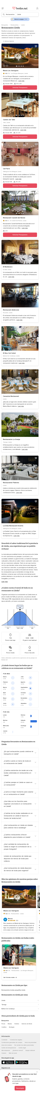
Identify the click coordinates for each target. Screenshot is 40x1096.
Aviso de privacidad (30, 1042)
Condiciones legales (16, 1040)
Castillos (4, 1027)
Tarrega (3, 1005)
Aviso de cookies (6, 1045)
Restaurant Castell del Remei (14, 218)
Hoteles (16, 1024)
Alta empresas (5, 1050)
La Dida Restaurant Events (13, 526)
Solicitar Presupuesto (20, 87)
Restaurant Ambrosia (11, 310)
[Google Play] (21, 1064)
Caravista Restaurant (11, 396)
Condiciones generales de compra (11, 1042)
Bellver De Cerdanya (8, 1009)
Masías (10, 1024)
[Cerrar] (37, 1072)
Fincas (3, 1024)
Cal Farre (6, 169)
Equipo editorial (30, 1050)
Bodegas (11, 1027)
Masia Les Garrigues (10, 71)
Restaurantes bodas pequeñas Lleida (13, 990)
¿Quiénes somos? (18, 1050)
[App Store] (8, 1064)
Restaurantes (15, 25)
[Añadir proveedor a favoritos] (36, 46)
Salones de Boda (27, 1024)
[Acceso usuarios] (37, 8)
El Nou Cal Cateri (9, 353)
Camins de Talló (9, 120)
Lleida (3, 1000)
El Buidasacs (7, 267)
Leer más (4, 582)
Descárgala (20, 1088)
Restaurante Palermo (11, 483)
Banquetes (4, 25)
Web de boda (13, 1053)
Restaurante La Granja (11, 439)
